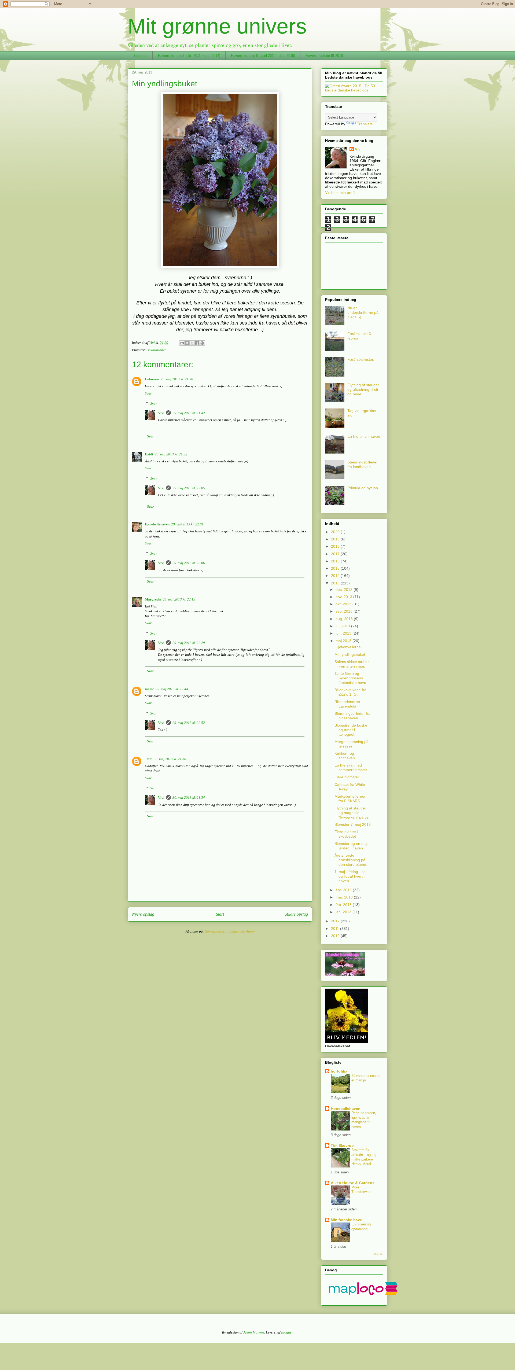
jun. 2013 (344, 633)
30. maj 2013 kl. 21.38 (170, 759)
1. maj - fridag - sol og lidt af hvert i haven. (350, 876)
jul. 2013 (343, 626)
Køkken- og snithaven (344, 755)
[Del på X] (192, 343)
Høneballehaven (157, 524)
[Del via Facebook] (197, 343)
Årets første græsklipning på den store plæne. (350, 860)
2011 (335, 928)
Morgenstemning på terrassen (351, 743)
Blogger (287, 1332)
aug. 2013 (345, 619)
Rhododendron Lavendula (347, 703)
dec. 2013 (345, 589)
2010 (336, 936)
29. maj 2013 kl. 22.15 (179, 599)
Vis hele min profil (340, 192)
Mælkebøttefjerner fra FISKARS (350, 798)
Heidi (149, 454)
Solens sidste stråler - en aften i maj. (351, 664)
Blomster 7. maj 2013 (352, 824)
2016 (336, 561)
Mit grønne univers (217, 26)
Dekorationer (156, 350)
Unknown (152, 379)
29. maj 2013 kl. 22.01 (187, 524)
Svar (148, 393)
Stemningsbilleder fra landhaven (362, 464)
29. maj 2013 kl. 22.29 (188, 643)
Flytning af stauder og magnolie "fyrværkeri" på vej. (352, 812)
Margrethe (153, 599)
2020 (336, 532)
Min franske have (346, 1220)
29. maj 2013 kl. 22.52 (188, 723)
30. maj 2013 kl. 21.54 (188, 798)
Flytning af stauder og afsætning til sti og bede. (363, 389)
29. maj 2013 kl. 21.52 (171, 454)
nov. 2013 (344, 597)
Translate (365, 124)
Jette (148, 759)
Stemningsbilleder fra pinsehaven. (352, 715)
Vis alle (378, 1254)
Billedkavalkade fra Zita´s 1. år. (350, 692)
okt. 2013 (344, 604)
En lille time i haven (363, 436)
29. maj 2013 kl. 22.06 (188, 563)
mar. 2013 (345, 897)
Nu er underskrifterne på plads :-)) (362, 312)
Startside (140, 56)
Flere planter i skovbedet (346, 834)
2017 (336, 554)
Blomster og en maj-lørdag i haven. (351, 845)
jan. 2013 (344, 912)
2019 (336, 539)
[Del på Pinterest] (202, 343)
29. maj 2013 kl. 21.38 (177, 379)
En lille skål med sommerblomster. (351, 767)
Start (220, 914)
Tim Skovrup (342, 1145)
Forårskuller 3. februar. (359, 336)
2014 (336, 575)
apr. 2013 (344, 890)
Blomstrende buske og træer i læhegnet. (350, 729)
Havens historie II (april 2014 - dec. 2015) (263, 56)
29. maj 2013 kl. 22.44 (172, 689)
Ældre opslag (296, 914)
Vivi (161, 413)
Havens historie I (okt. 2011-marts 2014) (189, 56)
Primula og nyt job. (363, 488)
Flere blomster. (347, 777)
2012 (336, 921)
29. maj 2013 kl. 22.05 (188, 488)
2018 (336, 546)
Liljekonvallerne (347, 647)
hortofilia (339, 1071)
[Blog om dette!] (187, 343)
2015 (336, 568)
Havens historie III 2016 (324, 56)
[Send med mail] (182, 343)
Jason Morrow (253, 1332)
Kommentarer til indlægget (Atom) (230, 931)
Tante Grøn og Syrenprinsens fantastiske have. (350, 678)
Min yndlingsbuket (349, 654)
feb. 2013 (344, 905)
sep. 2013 (345, 611)
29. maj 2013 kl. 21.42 (188, 413)
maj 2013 (344, 641)
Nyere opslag (143, 914)
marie (149, 689)
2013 (336, 583)
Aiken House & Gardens (352, 1183)
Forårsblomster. (360, 359)
